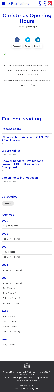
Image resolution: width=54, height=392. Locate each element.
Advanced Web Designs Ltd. (27, 388)
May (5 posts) (9, 344)
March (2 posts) (10, 326)
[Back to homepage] (18, 3)
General (7, 203)
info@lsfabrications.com (45, 3)
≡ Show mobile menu (3, 3)
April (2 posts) (9, 321)
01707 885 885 (40, 3)
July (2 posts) (9, 288)
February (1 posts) (11, 239)
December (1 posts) (12, 270)
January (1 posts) (11, 303)
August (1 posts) (10, 226)
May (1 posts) (9, 252)
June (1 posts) (9, 293)
